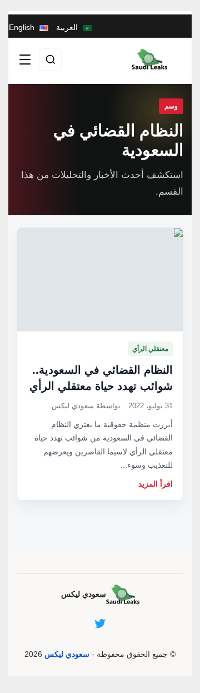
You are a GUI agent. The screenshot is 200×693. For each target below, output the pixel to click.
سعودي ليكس (66, 654)
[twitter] (100, 623)
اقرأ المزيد (155, 483)
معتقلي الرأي (150, 349)
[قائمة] (25, 60)
